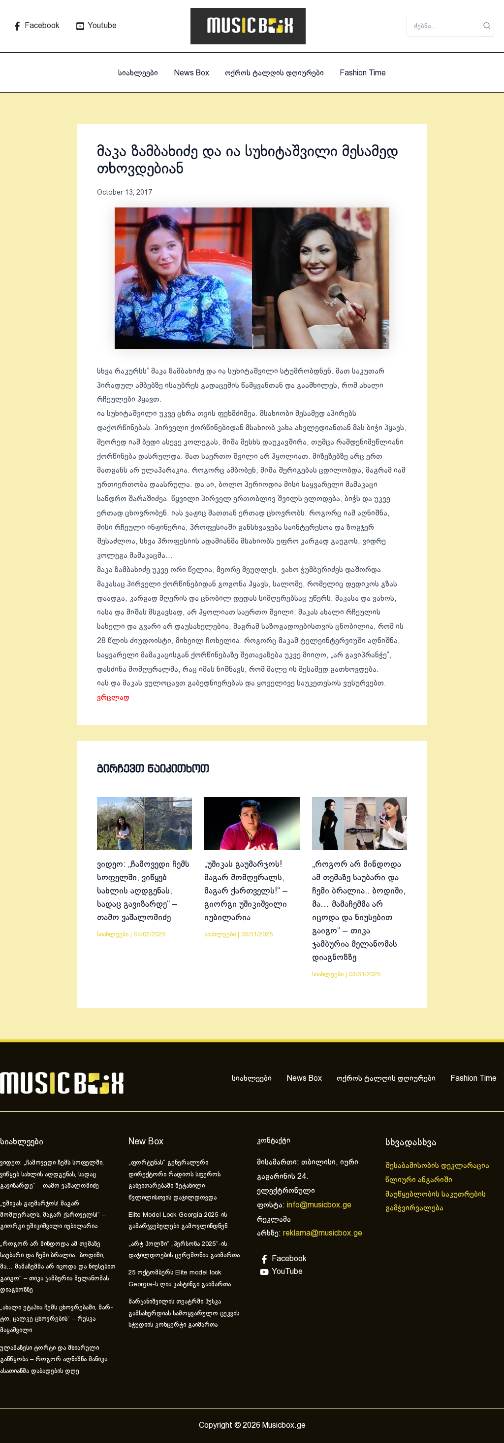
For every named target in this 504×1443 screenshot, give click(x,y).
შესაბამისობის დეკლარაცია (438, 1165)
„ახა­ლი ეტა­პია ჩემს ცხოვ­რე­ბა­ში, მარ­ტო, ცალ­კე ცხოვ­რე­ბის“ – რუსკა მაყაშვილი (56, 1319)
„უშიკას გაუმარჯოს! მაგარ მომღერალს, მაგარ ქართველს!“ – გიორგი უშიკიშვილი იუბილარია (246, 891)
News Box (191, 73)
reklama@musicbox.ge (322, 1233)
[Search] (487, 26)
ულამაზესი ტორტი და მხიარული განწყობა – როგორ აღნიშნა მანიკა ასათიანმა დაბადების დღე (53, 1359)
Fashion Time (363, 73)
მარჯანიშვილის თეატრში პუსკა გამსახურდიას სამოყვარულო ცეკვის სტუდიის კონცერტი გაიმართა (183, 1313)
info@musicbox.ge (319, 1205)
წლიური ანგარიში (419, 1180)
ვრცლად (113, 697)
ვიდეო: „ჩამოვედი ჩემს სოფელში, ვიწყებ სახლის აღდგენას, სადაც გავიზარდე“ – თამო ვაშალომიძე (143, 891)
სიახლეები (138, 73)
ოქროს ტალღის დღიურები (274, 73)
